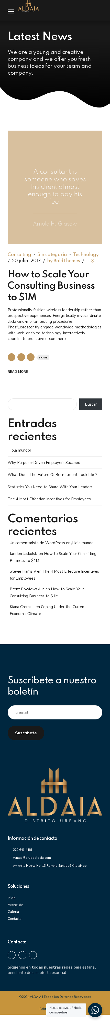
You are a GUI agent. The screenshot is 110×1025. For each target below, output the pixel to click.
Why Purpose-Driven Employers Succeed (44, 462)
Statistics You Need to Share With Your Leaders (50, 487)
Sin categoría (52, 254)
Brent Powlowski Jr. (27, 589)
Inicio (12, 897)
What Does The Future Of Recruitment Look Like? (52, 474)
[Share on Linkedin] (31, 357)
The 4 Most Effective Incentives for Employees (49, 499)
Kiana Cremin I (22, 606)
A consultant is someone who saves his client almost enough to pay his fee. (55, 187)
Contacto (14, 918)
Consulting (19, 254)
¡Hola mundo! (19, 450)
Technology (86, 254)
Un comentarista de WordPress (37, 542)
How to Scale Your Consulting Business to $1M (51, 286)
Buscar (91, 404)
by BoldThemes (63, 261)
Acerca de (15, 904)
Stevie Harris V (23, 571)
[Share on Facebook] (11, 357)
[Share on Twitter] (21, 357)
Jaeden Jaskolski (24, 553)
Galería (13, 911)
